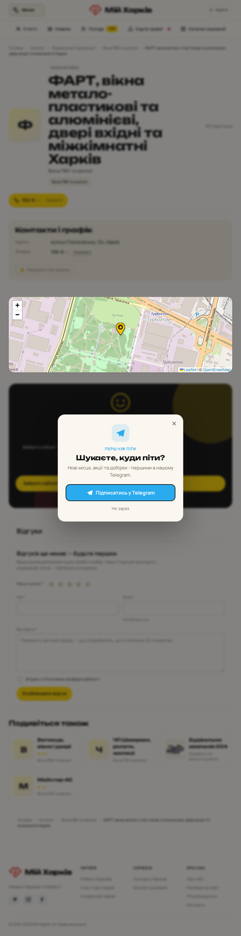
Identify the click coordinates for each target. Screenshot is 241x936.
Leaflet (190, 369)
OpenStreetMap (217, 369)
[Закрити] (174, 424)
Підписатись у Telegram (125, 492)
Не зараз (120, 508)
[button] (120, 329)
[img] (120, 334)
